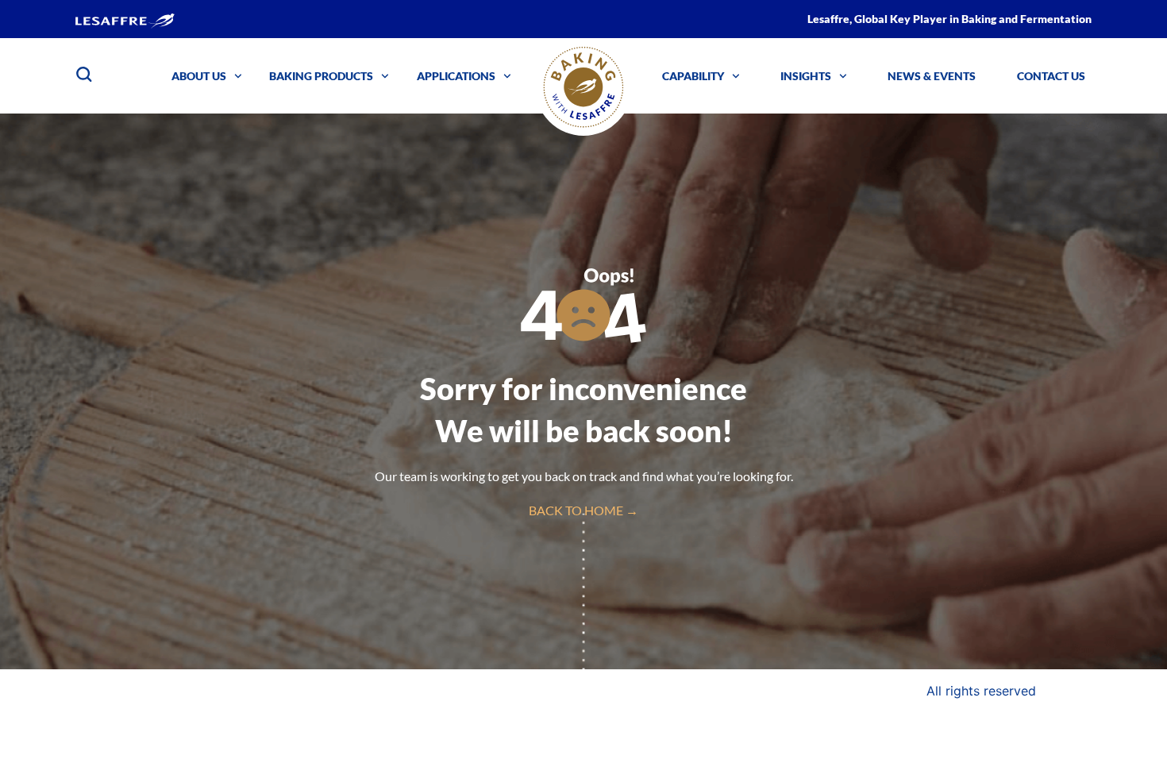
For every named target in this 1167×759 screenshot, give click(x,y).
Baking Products (321, 76)
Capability (693, 76)
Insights (805, 76)
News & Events (932, 76)
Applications (456, 76)
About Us (198, 76)
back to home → (583, 510)
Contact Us (1051, 76)
